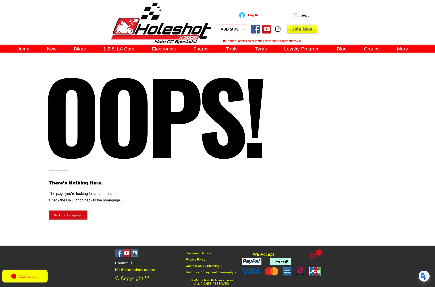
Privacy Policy (195, 259)
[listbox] (232, 29)
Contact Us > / (196, 266)
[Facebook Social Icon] (255, 29)
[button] (232, 29)
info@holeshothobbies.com (135, 270)
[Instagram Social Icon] (134, 253)
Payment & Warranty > (220, 272)
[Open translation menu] (424, 276)
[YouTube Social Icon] (266, 29)
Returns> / (195, 272)
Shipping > (214, 266)
